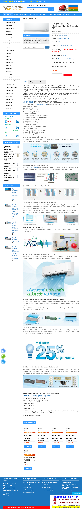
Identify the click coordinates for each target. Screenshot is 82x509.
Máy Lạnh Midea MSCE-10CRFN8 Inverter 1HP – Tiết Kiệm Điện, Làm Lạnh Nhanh (15, 194)
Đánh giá (42, 82)
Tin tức (67, 14)
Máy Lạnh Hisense (9, 102)
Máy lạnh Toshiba (9, 38)
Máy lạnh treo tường (64, 38)
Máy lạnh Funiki (8, 78)
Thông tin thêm (33, 82)
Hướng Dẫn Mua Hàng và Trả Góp (32, 482)
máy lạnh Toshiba (42, 104)
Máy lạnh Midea (8, 25)
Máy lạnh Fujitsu (8, 65)
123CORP (32, 507)
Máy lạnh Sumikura (9, 90)
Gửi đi (47, 47)
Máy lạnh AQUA (8, 75)
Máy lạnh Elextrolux (9, 84)
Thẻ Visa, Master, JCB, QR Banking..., (66, 59)
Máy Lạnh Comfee (9, 71)
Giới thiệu (16, 14)
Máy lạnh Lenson (8, 59)
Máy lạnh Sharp (8, 68)
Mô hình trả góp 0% (28, 485)
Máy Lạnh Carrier (8, 96)
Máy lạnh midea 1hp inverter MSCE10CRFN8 (15, 239)
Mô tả (25, 82)
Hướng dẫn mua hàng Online (50, 482)
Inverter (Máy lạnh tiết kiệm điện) (64, 45)
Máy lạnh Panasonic (9, 41)
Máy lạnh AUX (8, 31)
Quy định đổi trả (47, 487)
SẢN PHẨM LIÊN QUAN (29, 422)
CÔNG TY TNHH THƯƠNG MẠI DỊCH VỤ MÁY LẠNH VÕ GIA (37, 396)
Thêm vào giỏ (67, 75)
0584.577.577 (9, 124)
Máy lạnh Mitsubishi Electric (11, 81)
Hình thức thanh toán (49, 485)
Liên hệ (73, 14)
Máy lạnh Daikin (8, 34)
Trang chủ (9, 14)
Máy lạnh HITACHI (9, 99)
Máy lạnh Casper (8, 44)
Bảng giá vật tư (27, 487)
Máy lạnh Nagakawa (9, 28)
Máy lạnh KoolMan (9, 108)
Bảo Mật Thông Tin (28, 490)
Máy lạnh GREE (8, 53)
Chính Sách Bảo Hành (29, 492)
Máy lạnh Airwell (8, 105)
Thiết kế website (24, 507)
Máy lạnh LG (7, 47)
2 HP (58, 42)
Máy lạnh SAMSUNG (9, 50)
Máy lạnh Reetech (9, 56)
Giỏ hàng (44, 5)
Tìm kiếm (51, 9)
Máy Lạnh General (9, 93)
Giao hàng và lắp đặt (48, 490)
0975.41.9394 (8, 118)
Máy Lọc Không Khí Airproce (11, 22)
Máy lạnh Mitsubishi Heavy (11, 87)
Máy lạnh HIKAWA (9, 62)
